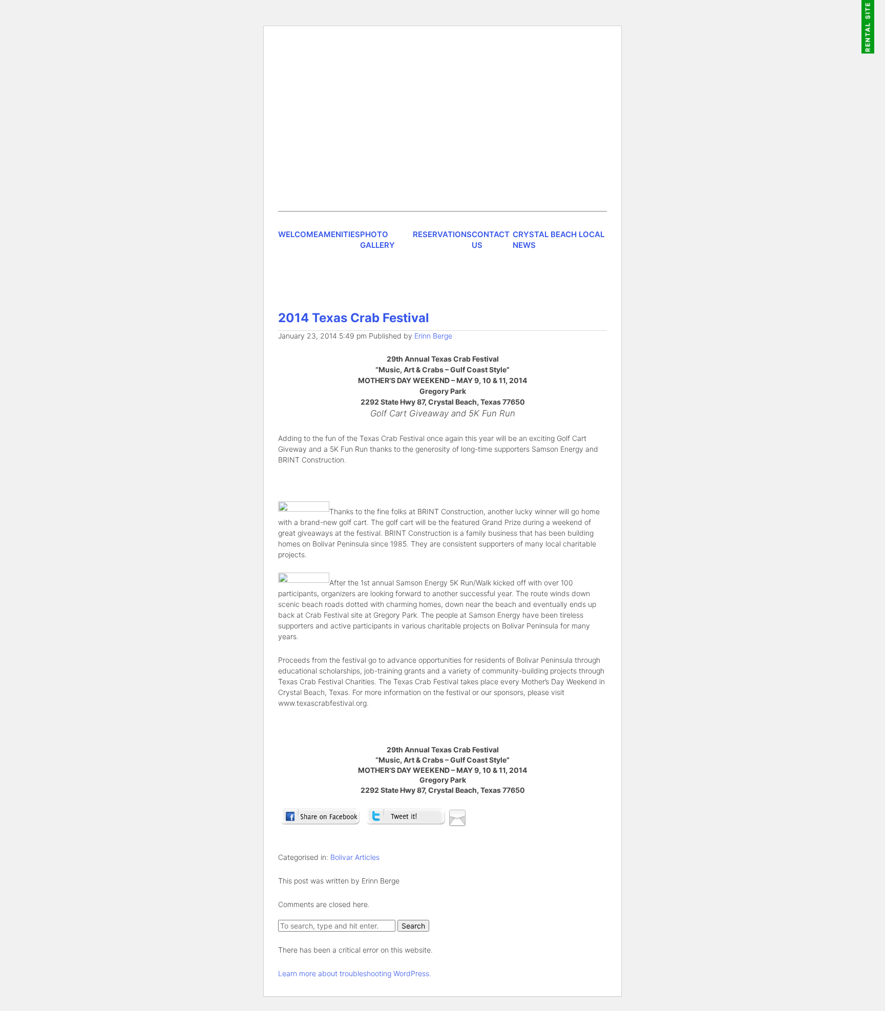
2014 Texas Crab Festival (353, 317)
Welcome (298, 234)
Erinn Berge (433, 335)
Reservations (442, 234)
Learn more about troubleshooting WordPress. (354, 973)
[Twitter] (405, 821)
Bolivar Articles (355, 857)
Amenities (339, 234)
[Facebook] (320, 821)
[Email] (457, 821)
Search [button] (413, 925)
